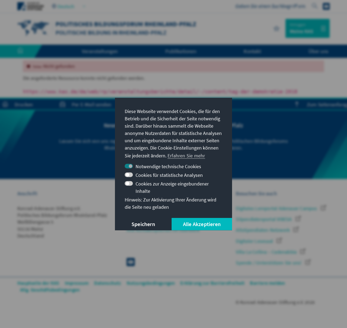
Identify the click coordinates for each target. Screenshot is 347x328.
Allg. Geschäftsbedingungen (50, 290)
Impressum (77, 283)
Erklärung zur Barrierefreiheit (212, 283)
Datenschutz (107, 283)
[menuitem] (25, 51)
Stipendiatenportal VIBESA (264, 219)
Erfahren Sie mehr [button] (186, 156)
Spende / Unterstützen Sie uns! (269, 263)
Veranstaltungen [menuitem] (100, 51)
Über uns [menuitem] (318, 51)
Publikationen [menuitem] (180, 51)
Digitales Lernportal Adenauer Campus (277, 208)
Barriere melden (267, 283)
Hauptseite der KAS (38, 283)
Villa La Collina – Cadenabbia (267, 252)
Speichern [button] (143, 224)
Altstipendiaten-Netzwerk (263, 230)
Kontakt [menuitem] (252, 51)
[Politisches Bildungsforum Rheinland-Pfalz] (33, 28)
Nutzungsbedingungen (151, 283)
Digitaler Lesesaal (255, 241)
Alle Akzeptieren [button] (202, 224)
